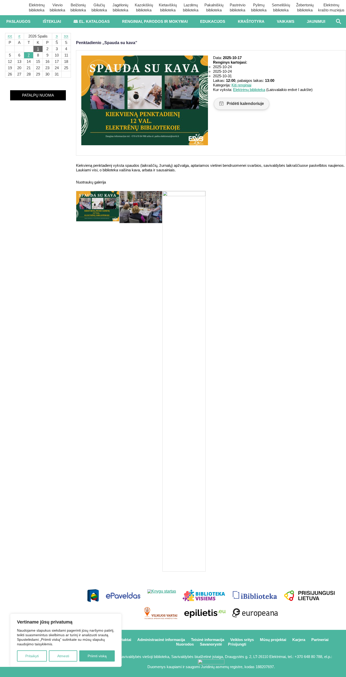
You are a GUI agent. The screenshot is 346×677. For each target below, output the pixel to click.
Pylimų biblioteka (258, 7)
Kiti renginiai (241, 85)
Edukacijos (212, 21)
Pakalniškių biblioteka (213, 7)
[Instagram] (54, 672)
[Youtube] (38, 672)
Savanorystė (211, 644)
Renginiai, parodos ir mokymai (155, 21)
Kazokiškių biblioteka (144, 7)
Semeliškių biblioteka (281, 7)
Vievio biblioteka (57, 7)
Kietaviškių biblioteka (168, 7)
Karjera (298, 639)
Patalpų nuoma (38, 95)
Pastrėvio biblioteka (237, 7)
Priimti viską (97, 656)
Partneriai (320, 639)
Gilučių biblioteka (99, 7)
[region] (66, 640)
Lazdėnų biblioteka (190, 7)
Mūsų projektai (273, 639)
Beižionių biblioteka (78, 7)
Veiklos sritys (242, 639)
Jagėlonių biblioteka (120, 7)
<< (10, 36)
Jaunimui (316, 21)
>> (66, 36)
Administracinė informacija (161, 639)
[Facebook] (21, 672)
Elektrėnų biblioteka (37, 7)
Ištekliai (52, 21)
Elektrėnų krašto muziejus (331, 7)
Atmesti (63, 656)
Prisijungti (237, 644)
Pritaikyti (32, 656)
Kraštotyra (251, 21)
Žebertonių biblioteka (305, 7)
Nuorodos (185, 644)
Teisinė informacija (207, 639)
